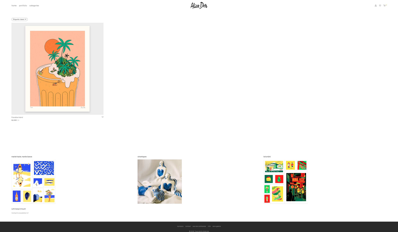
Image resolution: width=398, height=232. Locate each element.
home (14, 5)
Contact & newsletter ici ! (20, 213)
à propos (180, 226)
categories (34, 5)
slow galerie (217, 226)
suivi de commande (199, 226)
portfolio (23, 5)
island (18, 19)
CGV (209, 226)
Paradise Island (17, 117)
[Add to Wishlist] (102, 117)
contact (188, 226)
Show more (15, 120)
